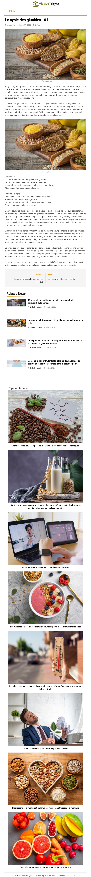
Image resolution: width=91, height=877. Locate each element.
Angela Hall (11, 25)
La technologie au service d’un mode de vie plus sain (45, 567)
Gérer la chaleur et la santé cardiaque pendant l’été (45, 748)
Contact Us (71, 875)
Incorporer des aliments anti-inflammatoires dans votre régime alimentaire (45, 808)
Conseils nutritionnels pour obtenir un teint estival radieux (45, 867)
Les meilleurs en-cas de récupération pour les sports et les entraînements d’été (45, 627)
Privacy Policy (44, 875)
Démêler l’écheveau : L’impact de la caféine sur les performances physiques (45, 446)
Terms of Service (58, 875)
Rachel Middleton (36, 307)
